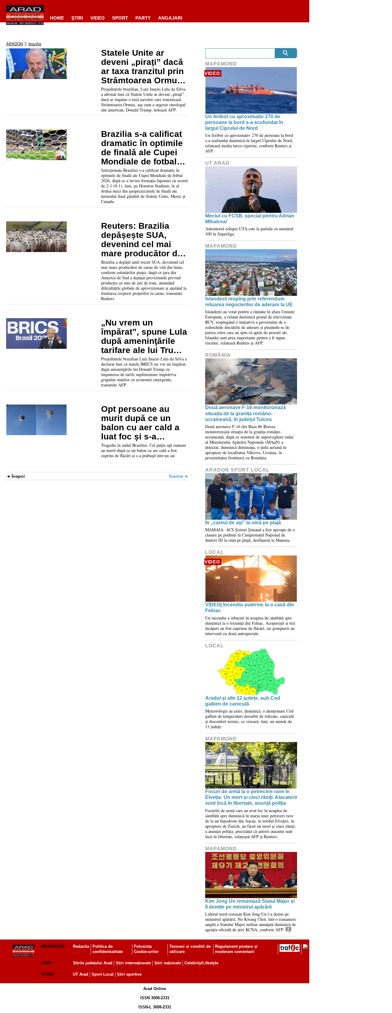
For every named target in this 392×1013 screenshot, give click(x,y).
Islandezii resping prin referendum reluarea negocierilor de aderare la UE (249, 301)
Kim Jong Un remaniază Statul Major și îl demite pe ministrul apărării (250, 903)
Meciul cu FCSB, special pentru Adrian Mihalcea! (249, 218)
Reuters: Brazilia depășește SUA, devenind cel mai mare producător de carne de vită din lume (141, 239)
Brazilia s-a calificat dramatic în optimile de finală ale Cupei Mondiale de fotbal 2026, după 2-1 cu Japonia (142, 148)
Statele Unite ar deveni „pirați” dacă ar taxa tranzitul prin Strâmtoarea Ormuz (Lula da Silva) (142, 66)
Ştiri (77, 18)
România (218, 355)
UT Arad (217, 163)
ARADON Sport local (237, 470)
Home (57, 18)
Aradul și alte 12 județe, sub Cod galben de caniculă (242, 700)
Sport (120, 18)
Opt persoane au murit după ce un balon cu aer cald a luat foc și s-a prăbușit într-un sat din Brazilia (140, 423)
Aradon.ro (53, 946)
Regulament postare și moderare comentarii (236, 949)
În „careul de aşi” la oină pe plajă (243, 522)
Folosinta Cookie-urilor (146, 949)
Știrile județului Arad (92, 963)
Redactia (81, 946)
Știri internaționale (133, 963)
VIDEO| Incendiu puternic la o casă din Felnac (249, 607)
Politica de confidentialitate (107, 949)
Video (97, 18)
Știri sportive (129, 974)
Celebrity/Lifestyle (201, 963)
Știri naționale (167, 963)
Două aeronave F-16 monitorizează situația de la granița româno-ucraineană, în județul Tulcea (245, 413)
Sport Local (103, 974)
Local (214, 552)
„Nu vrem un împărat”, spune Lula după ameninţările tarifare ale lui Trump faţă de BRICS (144, 336)
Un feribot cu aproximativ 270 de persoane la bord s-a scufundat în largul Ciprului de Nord (244, 122)
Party (143, 18)
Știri (46, 963)
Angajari (170, 18)
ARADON (14, 44)
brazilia (34, 44)
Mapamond (221, 63)
